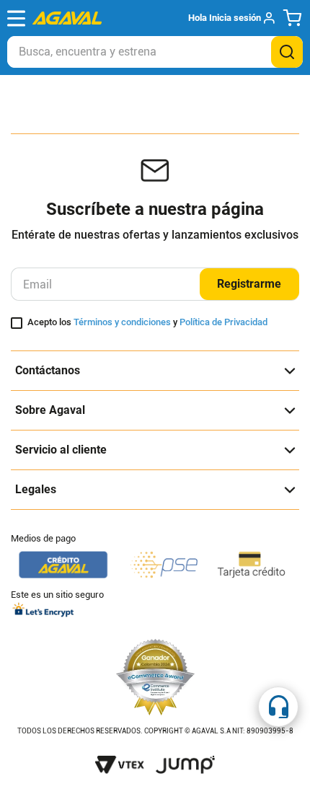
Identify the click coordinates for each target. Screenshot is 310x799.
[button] (231, 18)
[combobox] (155, 52)
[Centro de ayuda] (278, 707)
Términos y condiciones (122, 322)
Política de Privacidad (223, 322)
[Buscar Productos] (287, 52)
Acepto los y (147, 322)
